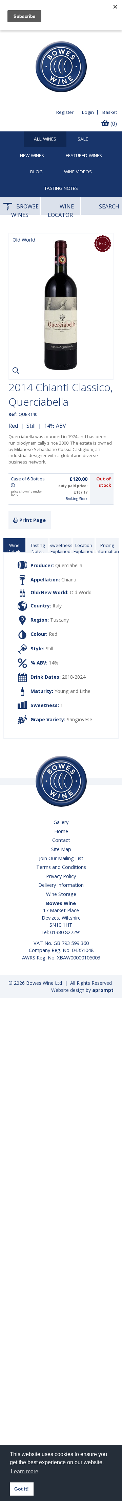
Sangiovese (79, 719)
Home (61, 831)
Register (65, 112)
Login (88, 112)
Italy (57, 605)
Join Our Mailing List (61, 858)
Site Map (61, 849)
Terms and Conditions (61, 867)
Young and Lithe (72, 691)
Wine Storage (61, 894)
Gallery (61, 822)
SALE (83, 139)
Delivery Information (61, 885)
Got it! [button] (21, 1489)
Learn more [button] (24, 1471)
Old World (81, 592)
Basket (109, 112)
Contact (61, 840)
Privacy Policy (61, 876)
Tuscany (59, 620)
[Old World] (61, 369)
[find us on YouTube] (21, 36)
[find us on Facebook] (9, 36)
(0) (113, 123)
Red (13, 425)
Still (31, 425)
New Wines (32, 155)
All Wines (45, 139)
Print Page (32, 520)
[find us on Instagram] (34, 36)
